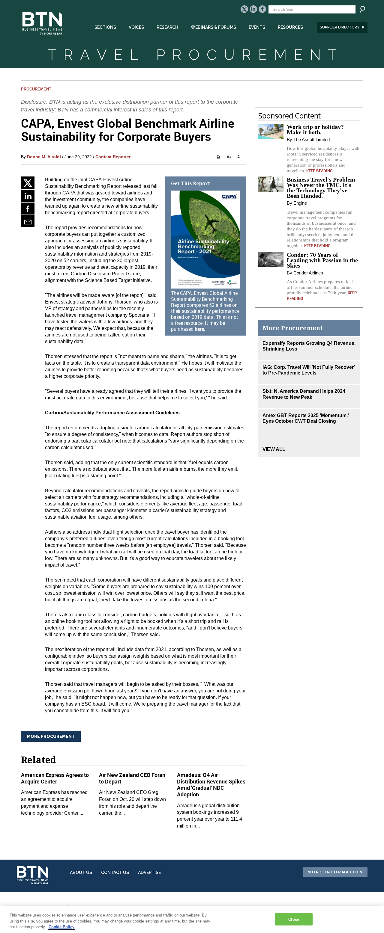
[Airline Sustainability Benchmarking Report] (205, 240)
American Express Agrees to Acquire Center (55, 778)
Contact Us (115, 872)
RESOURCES (290, 27)
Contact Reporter (112, 156)
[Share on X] (27, 182)
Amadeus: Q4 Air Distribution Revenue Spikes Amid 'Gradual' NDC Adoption (211, 784)
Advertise (149, 872)
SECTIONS (105, 27)
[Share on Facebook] (27, 209)
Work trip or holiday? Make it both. (315, 129)
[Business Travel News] (43, 37)
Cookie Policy (61, 927)
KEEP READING (319, 170)
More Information (335, 872)
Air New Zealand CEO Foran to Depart (132, 778)
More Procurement (51, 736)
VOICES (136, 27)
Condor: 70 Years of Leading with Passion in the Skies (322, 260)
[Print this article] (218, 156)
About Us (81, 872)
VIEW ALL (273, 449)
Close (293, 919)
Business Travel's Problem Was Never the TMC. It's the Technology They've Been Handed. (321, 187)
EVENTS (257, 27)
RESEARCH (167, 27)
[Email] (27, 221)
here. (200, 329)
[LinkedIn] (27, 196)
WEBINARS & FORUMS (213, 27)
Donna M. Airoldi (44, 156)
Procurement (36, 89)
